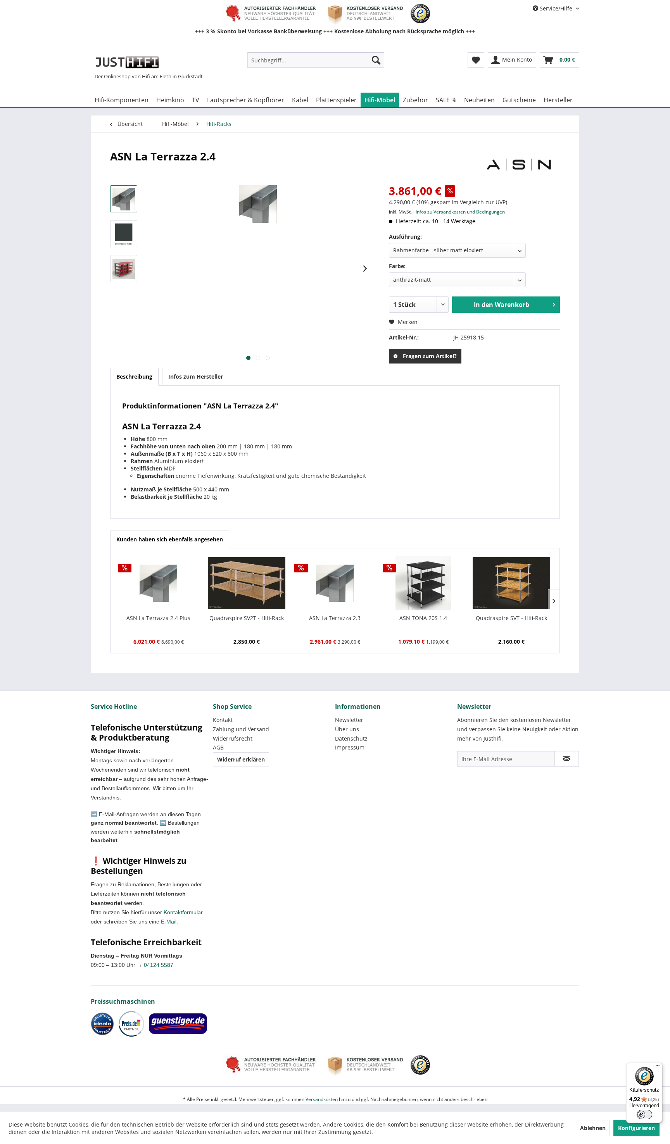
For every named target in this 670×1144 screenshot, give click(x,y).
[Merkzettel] (476, 60)
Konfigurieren (636, 1128)
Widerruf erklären (241, 759)
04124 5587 (158, 965)
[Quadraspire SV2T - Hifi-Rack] (247, 583)
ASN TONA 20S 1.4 (423, 618)
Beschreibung (134, 376)
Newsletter (349, 720)
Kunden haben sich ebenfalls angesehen (169, 539)
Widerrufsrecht (232, 738)
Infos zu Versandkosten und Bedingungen (460, 211)
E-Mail (168, 921)
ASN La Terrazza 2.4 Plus (158, 618)
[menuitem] (315, 60)
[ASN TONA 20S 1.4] (423, 583)
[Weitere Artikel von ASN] (519, 163)
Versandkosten (322, 1099)
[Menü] (657, 1067)
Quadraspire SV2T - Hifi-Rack (246, 618)
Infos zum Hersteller (195, 376)
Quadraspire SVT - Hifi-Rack (511, 618)
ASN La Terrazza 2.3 (335, 618)
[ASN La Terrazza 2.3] (335, 583)
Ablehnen (593, 1128)
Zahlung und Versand (241, 729)
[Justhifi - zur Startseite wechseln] (127, 62)
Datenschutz (351, 738)
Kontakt (223, 720)
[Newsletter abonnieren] (566, 759)
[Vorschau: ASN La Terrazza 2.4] (123, 198)
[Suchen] (376, 60)
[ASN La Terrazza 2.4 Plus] (158, 583)
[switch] (644, 1114)
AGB (218, 747)
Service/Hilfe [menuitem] (556, 8)
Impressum (349, 747)
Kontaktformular (183, 912)
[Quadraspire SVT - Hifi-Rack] (511, 583)
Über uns (347, 729)
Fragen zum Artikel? (430, 356)
